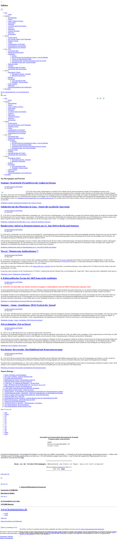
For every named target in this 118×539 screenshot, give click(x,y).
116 (5, 426)
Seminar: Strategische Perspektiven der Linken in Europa (28, 183)
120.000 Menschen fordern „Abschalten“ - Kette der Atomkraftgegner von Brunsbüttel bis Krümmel (33, 393)
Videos (10, 42)
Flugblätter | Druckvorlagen (20, 82)
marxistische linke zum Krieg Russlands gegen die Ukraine (29, 61)
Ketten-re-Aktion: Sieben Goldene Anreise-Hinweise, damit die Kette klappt (26, 395)
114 (5, 422)
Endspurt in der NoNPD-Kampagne (14, 401)
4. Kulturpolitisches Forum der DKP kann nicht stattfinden (29, 278)
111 (5, 417)
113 (5, 421)
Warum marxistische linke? (16, 52)
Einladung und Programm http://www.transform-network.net (35, 198)
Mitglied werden (13, 64)
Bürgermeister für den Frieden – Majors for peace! (19, 390)
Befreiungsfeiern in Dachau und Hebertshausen (18, 386)
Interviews (11, 32)
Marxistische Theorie (14, 72)
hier (63, 469)
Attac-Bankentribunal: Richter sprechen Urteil (17, 406)
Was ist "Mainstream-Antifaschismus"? (19, 251)
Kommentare (12, 34)
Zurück (6, 414)
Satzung (14, 56)
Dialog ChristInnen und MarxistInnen (15, 375)
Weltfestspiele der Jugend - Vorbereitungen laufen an (19, 380)
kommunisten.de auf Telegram (17, 47)
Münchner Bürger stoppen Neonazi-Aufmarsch (18, 381)
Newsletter (7, 89)
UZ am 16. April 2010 (65, 260)
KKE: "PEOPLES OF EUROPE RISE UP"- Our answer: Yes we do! (24, 385)
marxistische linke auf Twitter (16, 67)
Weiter (6, 432)
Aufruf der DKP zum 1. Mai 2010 (14, 396)
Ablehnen (10, 536)
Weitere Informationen (6, 538)
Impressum (11, 85)
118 (5, 429)
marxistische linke (13, 51)
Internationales (12, 17)
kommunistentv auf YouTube (16, 44)
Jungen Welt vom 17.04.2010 (41, 266)
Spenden (10, 65)
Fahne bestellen (12, 84)
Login (6, 513)
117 (5, 427)
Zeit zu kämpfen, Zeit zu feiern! (16, 324)
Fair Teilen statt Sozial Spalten (13, 378)
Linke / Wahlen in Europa (15, 21)
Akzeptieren (3, 536)
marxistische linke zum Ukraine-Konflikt (23, 62)
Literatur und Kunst (14, 31)
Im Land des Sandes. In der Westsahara (19, 39)
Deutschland (11, 22)
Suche (10, 14)
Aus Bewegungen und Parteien (17, 26)
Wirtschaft (11, 24)
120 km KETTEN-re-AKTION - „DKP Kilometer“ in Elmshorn (23, 403)
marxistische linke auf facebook (17, 69)
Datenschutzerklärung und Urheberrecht (19, 87)
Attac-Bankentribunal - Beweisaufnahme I (16, 404)
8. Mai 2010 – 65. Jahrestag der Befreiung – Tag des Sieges (21, 383)
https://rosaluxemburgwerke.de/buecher (92, 529)
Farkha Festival (12, 37)
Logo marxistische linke (19, 80)
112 (5, 419)
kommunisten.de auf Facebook (17, 46)
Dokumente (11, 54)
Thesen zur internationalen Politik (21, 59)
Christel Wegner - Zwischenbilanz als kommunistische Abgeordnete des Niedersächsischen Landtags (33, 391)
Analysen (11, 27)
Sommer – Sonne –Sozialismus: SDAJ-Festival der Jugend (28, 305)
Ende (5, 434)
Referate (10, 77)
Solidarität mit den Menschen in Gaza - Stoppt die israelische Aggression (35, 207)
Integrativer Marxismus (18, 75)
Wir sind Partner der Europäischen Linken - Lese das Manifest (30, 57)
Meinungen (11, 29)
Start (5, 13)
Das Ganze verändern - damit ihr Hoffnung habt (18, 376)
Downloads (11, 79)
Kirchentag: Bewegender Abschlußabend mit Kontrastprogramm (32, 349)
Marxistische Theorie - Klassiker (21, 74)
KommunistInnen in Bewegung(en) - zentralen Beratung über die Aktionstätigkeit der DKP (30, 398)
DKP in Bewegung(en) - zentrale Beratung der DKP (19, 400)
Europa (10, 19)
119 (5, 431)
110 (5, 416)
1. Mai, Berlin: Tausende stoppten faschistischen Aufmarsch (21, 388)
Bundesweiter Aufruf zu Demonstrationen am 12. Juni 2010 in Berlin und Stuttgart (40, 226)
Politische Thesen (13, 41)
